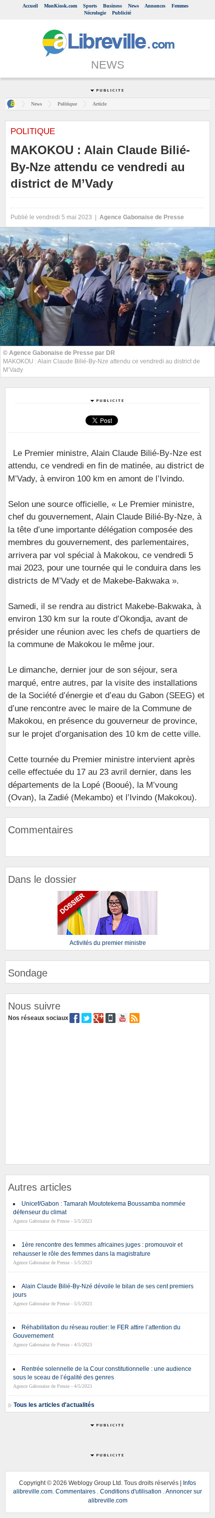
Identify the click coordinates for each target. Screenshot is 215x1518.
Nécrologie (95, 13)
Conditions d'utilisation (131, 1491)
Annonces (155, 6)
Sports (90, 6)
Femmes (180, 6)
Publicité (121, 13)
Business (112, 6)
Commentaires (76, 1491)
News (133, 6)
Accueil (30, 6)
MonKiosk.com (60, 6)
